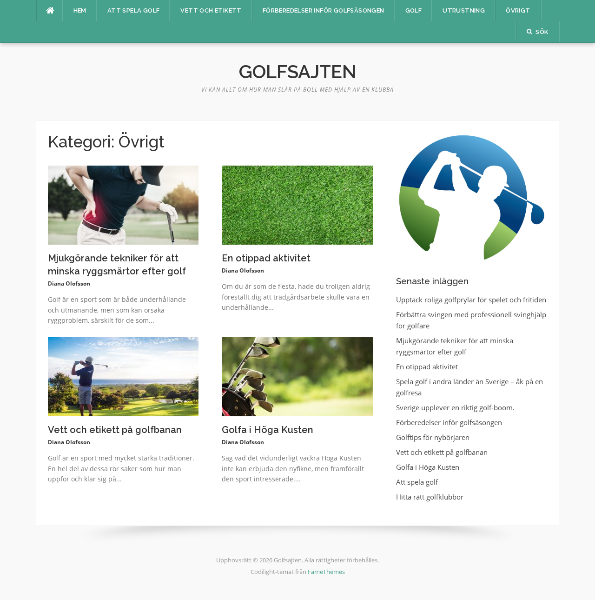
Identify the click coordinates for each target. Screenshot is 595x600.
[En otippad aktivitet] (297, 204)
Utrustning (464, 10)
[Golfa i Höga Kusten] (297, 375)
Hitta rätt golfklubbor (429, 496)
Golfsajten (298, 71)
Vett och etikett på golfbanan (115, 429)
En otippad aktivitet (266, 258)
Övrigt (518, 10)
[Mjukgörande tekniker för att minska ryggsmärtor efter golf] (123, 204)
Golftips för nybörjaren (432, 437)
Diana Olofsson (69, 283)
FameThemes (326, 571)
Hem (79, 10)
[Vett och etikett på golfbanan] (123, 375)
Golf (413, 10)
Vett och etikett (210, 10)
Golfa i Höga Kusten (267, 429)
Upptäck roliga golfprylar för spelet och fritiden (471, 299)
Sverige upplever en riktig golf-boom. (455, 407)
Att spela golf (133, 10)
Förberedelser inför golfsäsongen (323, 10)
